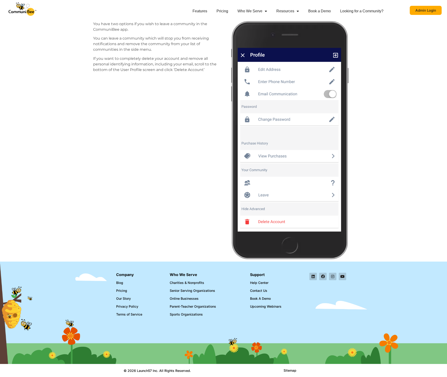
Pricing (222, 11)
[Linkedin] (313, 276)
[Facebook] (323, 276)
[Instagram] (332, 276)
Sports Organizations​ (186, 314)
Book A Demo (260, 298)
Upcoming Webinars (265, 306)
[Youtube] (342, 276)
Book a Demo (319, 11)
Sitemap (290, 370)
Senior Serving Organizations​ (192, 291)
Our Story (123, 298)
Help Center (259, 283)
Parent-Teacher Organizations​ (193, 306)
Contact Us (258, 291)
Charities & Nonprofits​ (187, 283)
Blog (119, 283)
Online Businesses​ (184, 298)
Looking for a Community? (361, 11)
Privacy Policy (127, 306)
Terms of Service (129, 314)
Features (200, 11)
